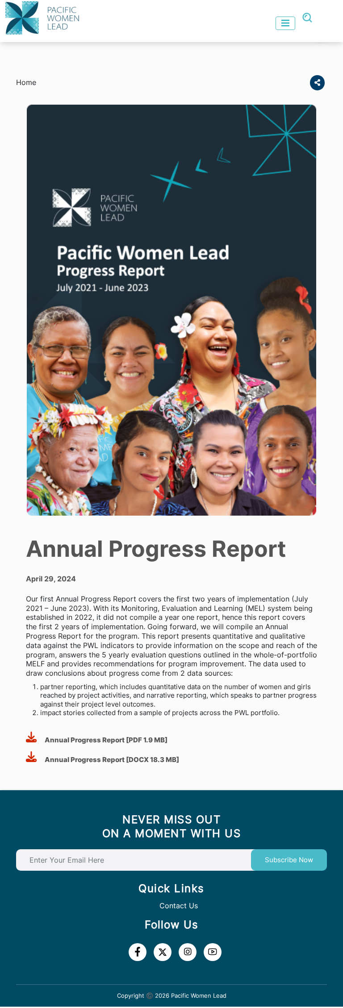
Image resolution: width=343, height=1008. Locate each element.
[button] (317, 82)
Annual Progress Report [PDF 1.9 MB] (104, 740)
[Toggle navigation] (285, 23)
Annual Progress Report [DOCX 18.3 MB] (110, 759)
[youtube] (188, 952)
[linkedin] (163, 952)
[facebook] (137, 952)
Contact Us (178, 905)
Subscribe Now (289, 860)
